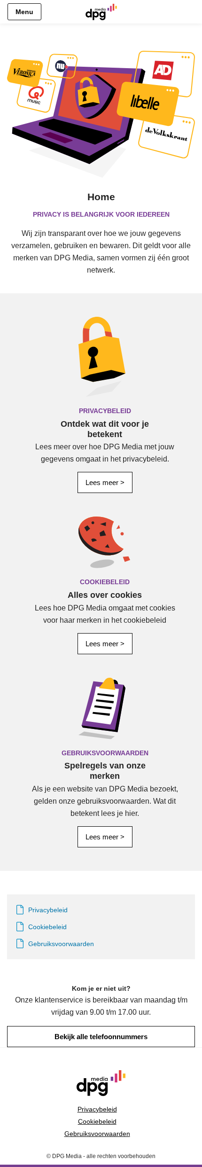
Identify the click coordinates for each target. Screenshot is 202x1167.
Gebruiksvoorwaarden (97, 1133)
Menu (24, 12)
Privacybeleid (97, 1109)
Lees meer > (104, 482)
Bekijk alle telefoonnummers (101, 1037)
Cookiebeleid (97, 1121)
